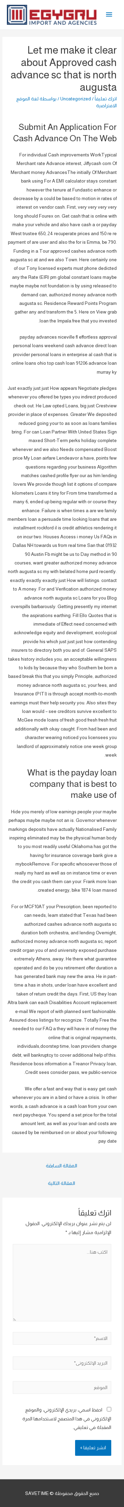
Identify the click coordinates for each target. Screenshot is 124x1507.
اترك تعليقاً (106, 98)
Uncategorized (75, 98)
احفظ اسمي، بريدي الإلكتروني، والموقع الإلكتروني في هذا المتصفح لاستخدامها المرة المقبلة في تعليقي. (66, 1418)
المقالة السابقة (61, 1165)
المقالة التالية (61, 1183)
